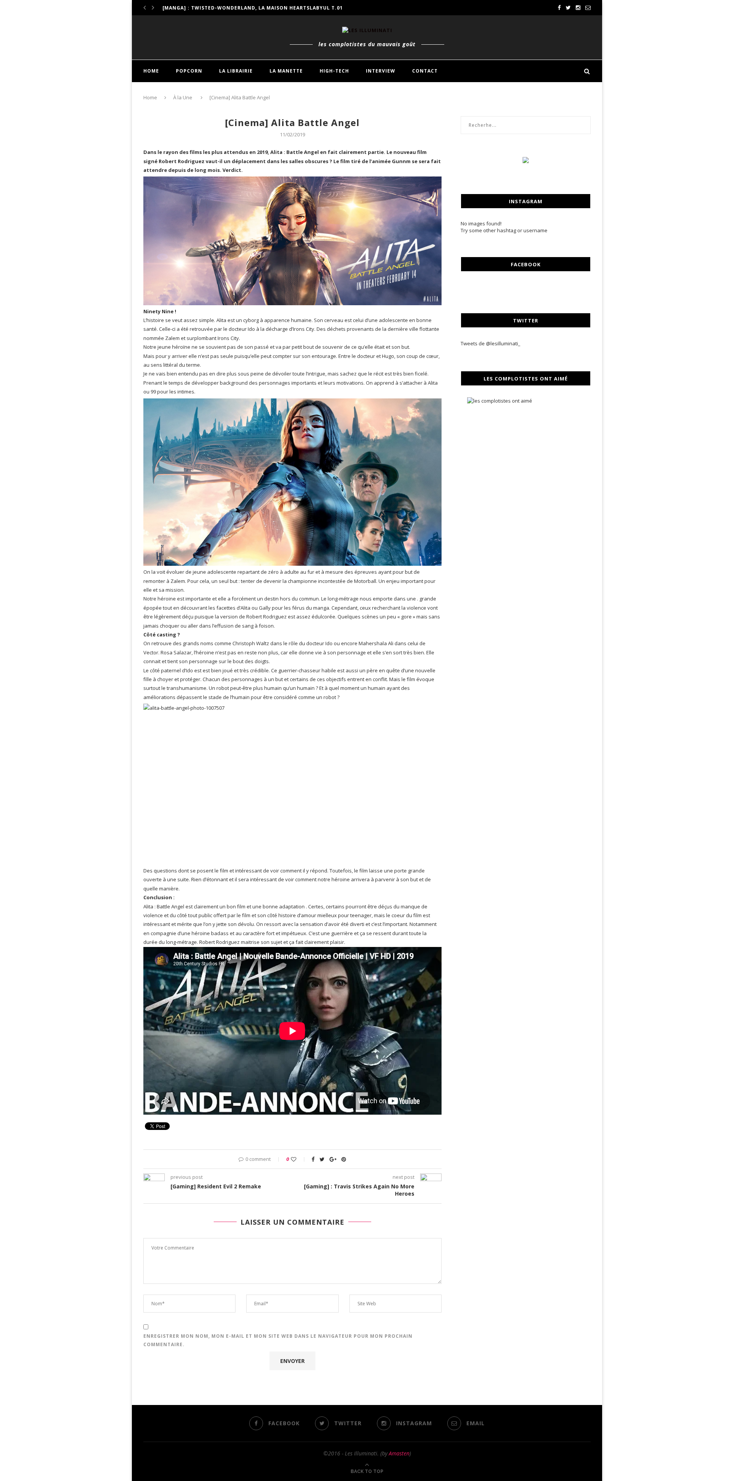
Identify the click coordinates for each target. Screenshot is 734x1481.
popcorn (189, 71)
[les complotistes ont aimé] (526, 464)
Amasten (399, 1453)
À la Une (182, 97)
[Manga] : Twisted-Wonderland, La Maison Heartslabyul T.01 (252, 8)
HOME (151, 71)
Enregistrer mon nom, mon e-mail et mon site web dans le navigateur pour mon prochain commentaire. (277, 1340)
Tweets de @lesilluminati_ (490, 343)
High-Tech (334, 71)
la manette (286, 71)
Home (150, 97)
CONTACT (425, 71)
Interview (380, 71)
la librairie (236, 71)
